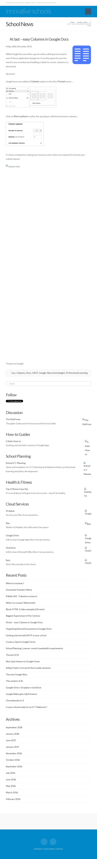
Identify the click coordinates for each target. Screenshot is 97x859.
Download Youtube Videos (19, 589)
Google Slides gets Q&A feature (21, 694)
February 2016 (13, 799)
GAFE (35, 372)
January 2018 (12, 733)
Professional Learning (77, 372)
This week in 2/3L (14, 681)
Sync (8, 560)
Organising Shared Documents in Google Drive (29, 628)
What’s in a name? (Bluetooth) (20, 602)
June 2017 (11, 740)
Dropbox (10, 510)
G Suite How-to (13, 441)
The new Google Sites (16, 674)
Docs (28, 372)
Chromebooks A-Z (15, 700)
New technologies (56, 372)
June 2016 (11, 779)
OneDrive (11, 547)
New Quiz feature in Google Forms (23, 661)
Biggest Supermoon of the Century (23, 615)
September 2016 (14, 766)
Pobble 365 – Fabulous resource (21, 596)
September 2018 (14, 727)
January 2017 (12, 746)
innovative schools (28, 10)
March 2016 (12, 792)
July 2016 (10, 772)
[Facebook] (85, 3)
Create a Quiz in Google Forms (20, 641)
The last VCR (12, 655)
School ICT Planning (16, 463)
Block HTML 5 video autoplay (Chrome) (25, 609)
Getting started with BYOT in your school (26, 635)
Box (8, 523)
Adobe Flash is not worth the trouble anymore (28, 667)
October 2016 (13, 759)
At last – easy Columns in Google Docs (24, 622)
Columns (21, 372)
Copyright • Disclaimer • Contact (48, 849)
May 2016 (11, 786)
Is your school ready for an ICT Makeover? (26, 707)
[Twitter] (89, 3)
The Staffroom (13, 419)
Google (42, 372)
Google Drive (12, 535)
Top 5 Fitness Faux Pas (17, 489)
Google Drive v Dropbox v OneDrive (23, 687)
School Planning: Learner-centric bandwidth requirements (34, 648)
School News (82, 22)
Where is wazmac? (15, 583)
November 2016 (14, 753)
